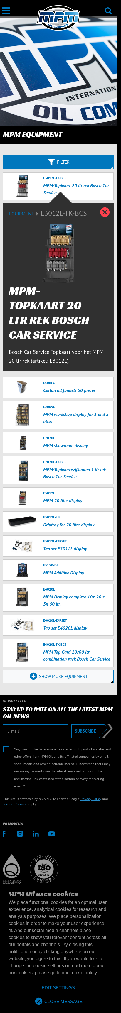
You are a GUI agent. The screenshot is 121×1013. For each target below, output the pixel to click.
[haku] (108, 6)
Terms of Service (15, 804)
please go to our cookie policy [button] (66, 972)
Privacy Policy (90, 798)
